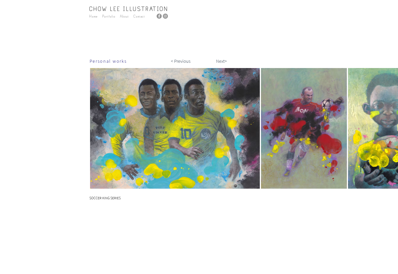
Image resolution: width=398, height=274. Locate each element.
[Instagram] (165, 16)
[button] (109, 16)
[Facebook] (159, 16)
